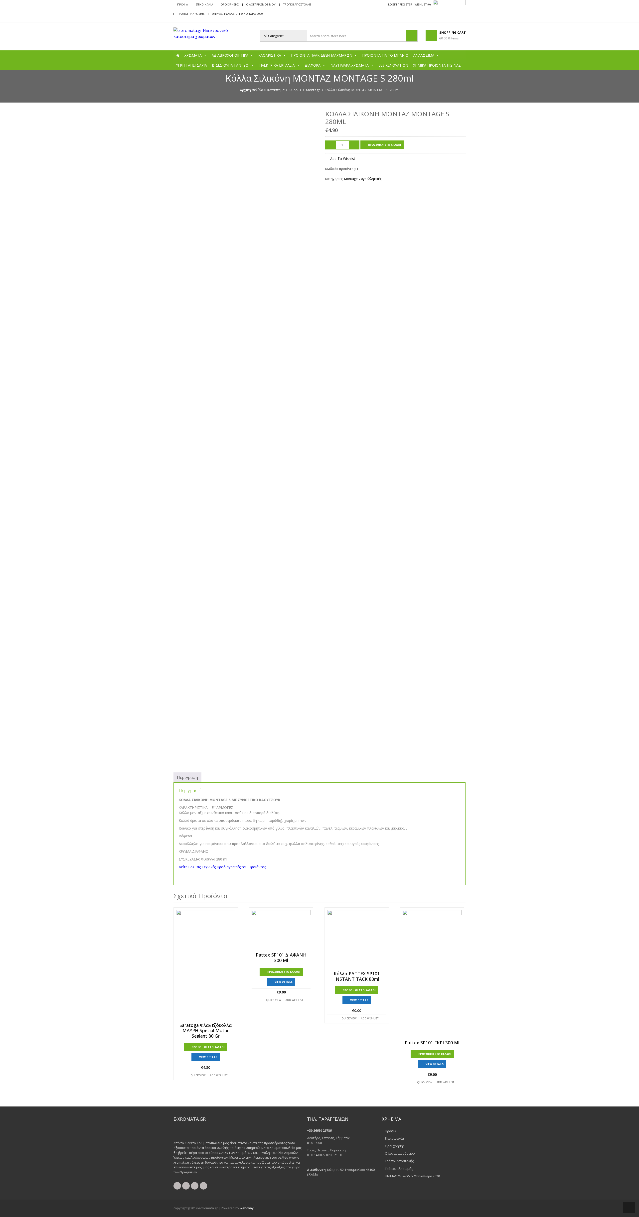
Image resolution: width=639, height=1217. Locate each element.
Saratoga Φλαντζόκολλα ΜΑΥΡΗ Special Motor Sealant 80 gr (205, 1031)
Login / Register (400, 4)
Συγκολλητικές (370, 178)
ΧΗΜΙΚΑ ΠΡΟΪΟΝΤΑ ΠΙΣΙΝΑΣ (437, 65)
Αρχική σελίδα (251, 90)
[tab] (187, 777)
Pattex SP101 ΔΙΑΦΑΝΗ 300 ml (281, 957)
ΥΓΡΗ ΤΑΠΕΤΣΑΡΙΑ (191, 65)
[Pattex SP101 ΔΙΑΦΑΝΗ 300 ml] (281, 930)
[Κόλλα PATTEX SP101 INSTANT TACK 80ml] (356, 939)
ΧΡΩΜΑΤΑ (193, 55)
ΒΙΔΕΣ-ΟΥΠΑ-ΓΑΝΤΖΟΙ (230, 65)
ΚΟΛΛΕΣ (295, 90)
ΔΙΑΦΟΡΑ (312, 65)
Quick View (197, 1075)
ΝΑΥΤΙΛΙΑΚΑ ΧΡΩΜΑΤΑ (349, 65)
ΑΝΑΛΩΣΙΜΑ (423, 55)
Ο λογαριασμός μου (261, 4)
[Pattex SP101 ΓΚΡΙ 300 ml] (432, 974)
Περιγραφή (187, 777)
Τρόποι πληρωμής (190, 13)
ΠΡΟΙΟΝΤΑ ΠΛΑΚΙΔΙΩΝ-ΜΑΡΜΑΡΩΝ (321, 55)
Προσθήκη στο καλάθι (384, 144)
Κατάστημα (276, 90)
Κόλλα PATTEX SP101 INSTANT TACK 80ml (357, 976)
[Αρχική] (177, 55)
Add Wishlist (218, 1075)
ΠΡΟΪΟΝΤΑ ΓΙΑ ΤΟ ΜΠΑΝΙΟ (385, 55)
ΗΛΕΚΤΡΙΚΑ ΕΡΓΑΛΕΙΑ (277, 65)
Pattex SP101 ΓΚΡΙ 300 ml (432, 1043)
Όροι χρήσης (230, 4)
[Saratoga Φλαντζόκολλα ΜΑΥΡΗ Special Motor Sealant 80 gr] (205, 965)
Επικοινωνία (204, 4)
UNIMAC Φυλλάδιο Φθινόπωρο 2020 (237, 13)
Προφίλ (182, 4)
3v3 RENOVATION (393, 65)
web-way (247, 1208)
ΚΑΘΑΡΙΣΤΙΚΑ (269, 55)
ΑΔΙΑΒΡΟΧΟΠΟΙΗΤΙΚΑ (230, 55)
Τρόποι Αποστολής (297, 4)
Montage (313, 90)
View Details (208, 1057)
